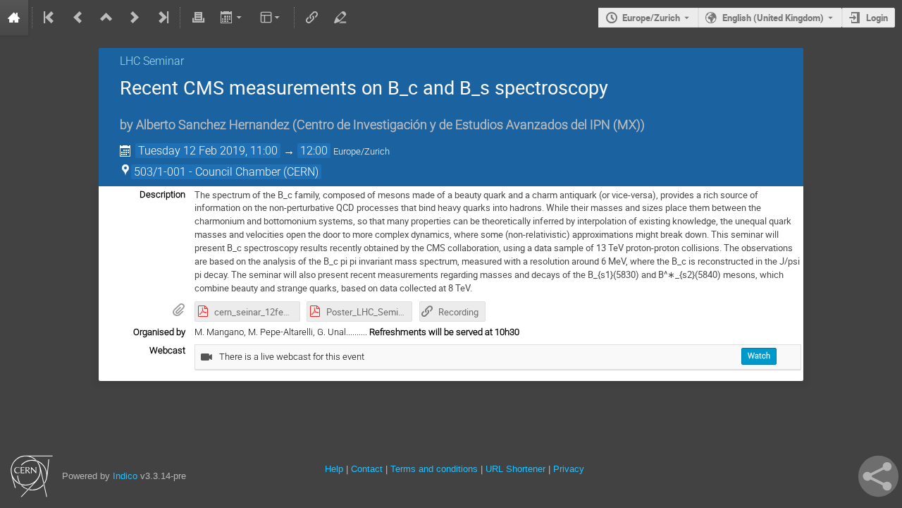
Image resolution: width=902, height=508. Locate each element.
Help (334, 469)
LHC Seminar (152, 61)
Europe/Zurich (651, 17)
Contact (367, 469)
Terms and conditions (434, 469)
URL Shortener (515, 469)
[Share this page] (878, 476)
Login (877, 17)
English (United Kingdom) (773, 17)
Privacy (568, 469)
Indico (125, 476)
